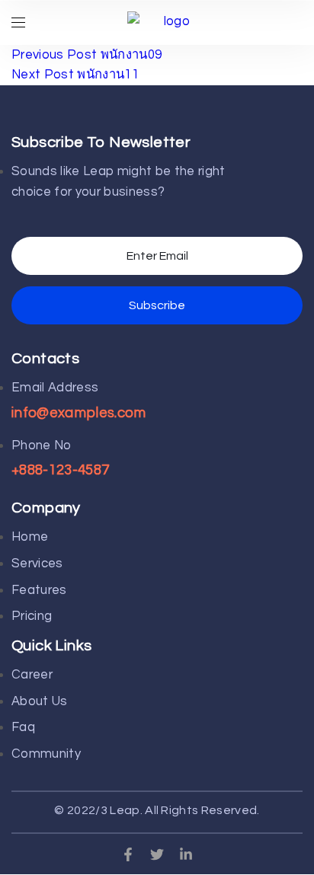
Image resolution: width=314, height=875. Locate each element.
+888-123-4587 (60, 470)
